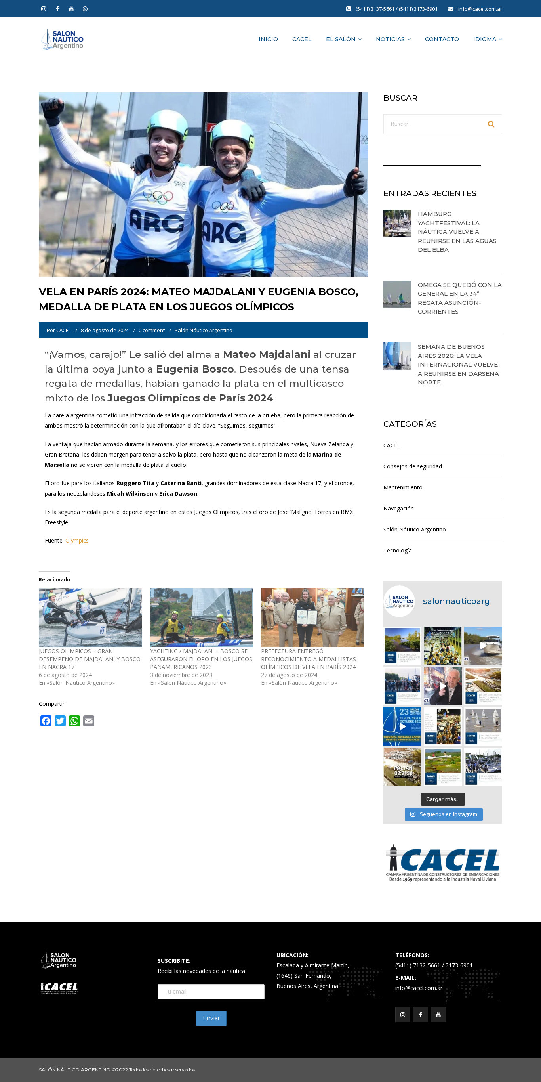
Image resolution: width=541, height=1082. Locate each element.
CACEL (302, 39)
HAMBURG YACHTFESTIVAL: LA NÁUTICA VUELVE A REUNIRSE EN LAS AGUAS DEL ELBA (457, 231)
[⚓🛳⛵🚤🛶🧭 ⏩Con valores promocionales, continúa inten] (402, 686)
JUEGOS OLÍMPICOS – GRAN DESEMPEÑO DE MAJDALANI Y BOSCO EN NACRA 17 (90, 659)
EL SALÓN (341, 39)
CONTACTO (442, 39)
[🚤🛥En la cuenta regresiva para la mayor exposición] (483, 686)
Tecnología (397, 550)
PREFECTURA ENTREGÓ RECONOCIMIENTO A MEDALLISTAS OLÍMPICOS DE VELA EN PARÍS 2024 (308, 659)
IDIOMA (484, 39)
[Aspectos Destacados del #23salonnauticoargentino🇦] (483, 767)
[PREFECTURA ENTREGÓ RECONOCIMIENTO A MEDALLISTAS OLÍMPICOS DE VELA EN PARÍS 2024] (312, 617)
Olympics (77, 540)
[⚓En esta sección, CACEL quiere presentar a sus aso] (483, 646)
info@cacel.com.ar (480, 8)
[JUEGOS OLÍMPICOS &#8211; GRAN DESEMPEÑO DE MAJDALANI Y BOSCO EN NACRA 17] (90, 617)
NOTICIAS (390, 39)
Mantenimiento (403, 487)
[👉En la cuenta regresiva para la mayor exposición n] (443, 726)
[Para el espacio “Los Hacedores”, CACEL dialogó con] (443, 686)
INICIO (268, 39)
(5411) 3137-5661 (376, 8)
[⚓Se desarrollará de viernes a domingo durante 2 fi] (402, 767)
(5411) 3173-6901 (419, 8)
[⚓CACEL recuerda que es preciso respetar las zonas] (483, 726)
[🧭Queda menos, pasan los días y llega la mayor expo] (443, 646)
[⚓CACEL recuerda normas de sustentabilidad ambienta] (402, 646)
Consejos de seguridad (412, 466)
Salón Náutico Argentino (203, 330)
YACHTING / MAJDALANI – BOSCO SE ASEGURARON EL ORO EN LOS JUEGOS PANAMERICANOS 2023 (201, 659)
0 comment (152, 330)
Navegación (398, 508)
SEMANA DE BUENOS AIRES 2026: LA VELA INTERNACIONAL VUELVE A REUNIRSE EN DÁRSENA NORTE (458, 364)
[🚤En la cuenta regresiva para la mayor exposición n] (402, 726)
